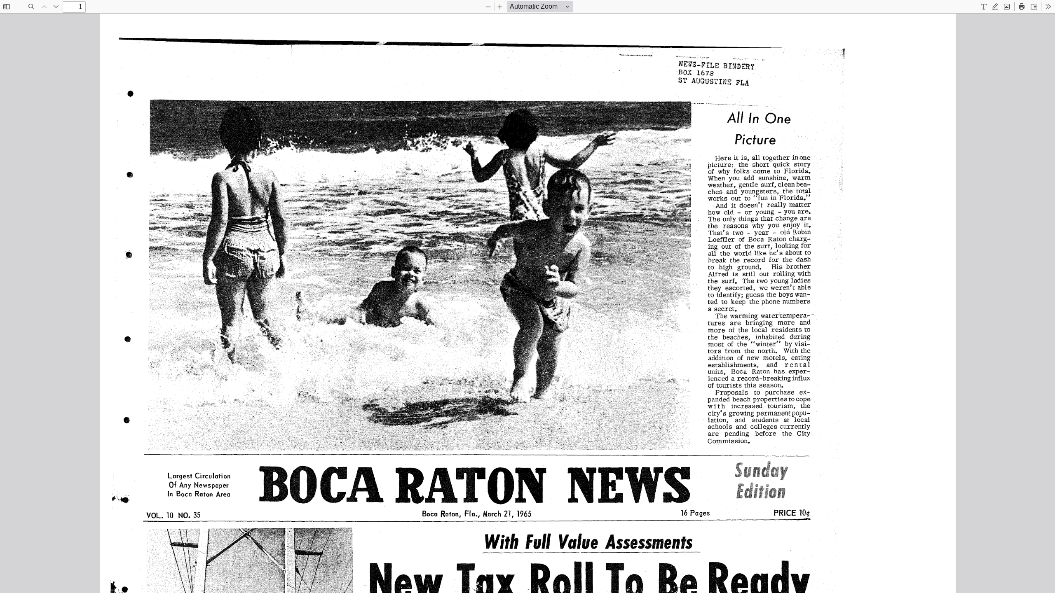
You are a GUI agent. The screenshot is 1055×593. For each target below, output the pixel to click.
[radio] (983, 6)
